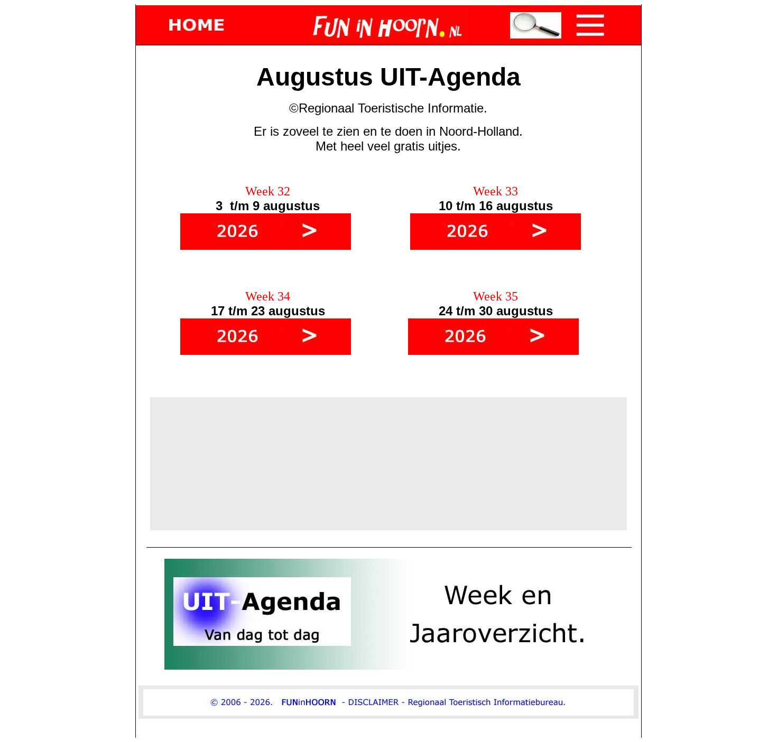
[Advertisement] (388, 464)
